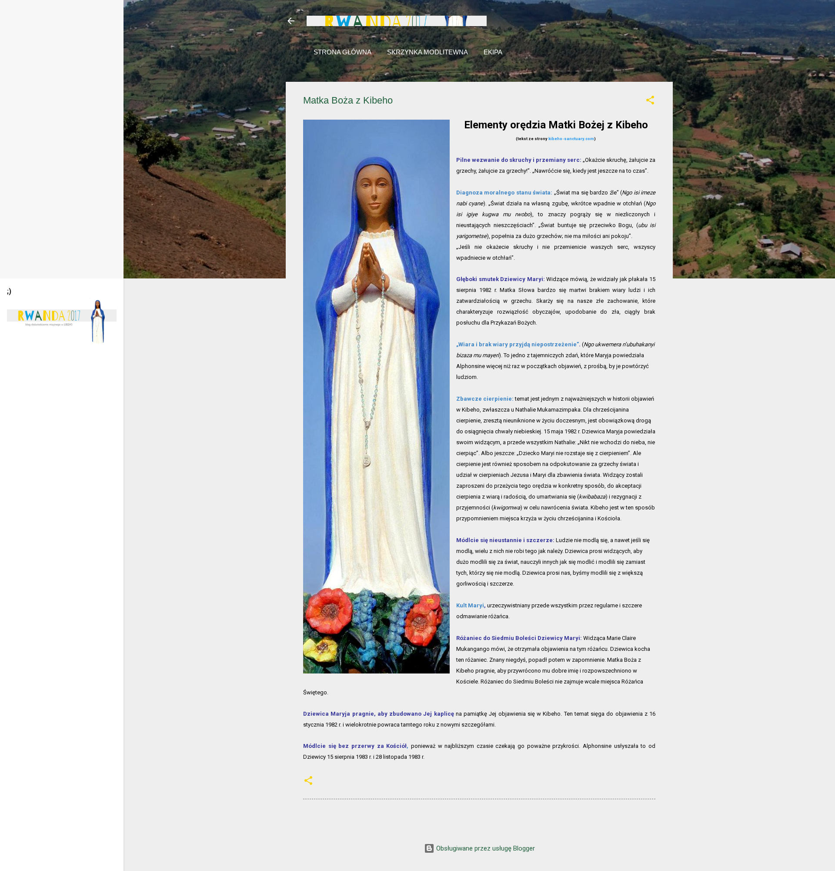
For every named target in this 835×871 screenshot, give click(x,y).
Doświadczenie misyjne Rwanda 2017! (397, 21)
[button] (650, 101)
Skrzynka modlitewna (427, 52)
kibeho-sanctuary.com (571, 139)
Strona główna (342, 52)
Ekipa (493, 52)
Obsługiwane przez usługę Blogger (484, 848)
